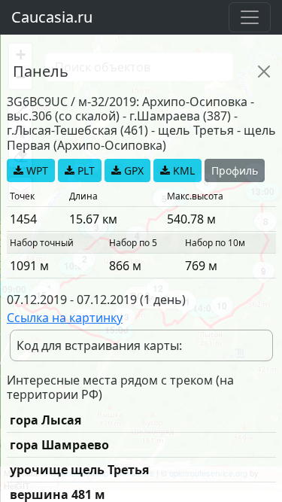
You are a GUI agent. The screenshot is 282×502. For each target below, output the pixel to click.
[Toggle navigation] (250, 17)
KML (182, 170)
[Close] (264, 71)
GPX (132, 170)
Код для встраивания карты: (99, 345)
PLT (84, 170)
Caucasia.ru (51, 17)
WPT (35, 170)
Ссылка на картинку (65, 317)
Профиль (234, 170)
